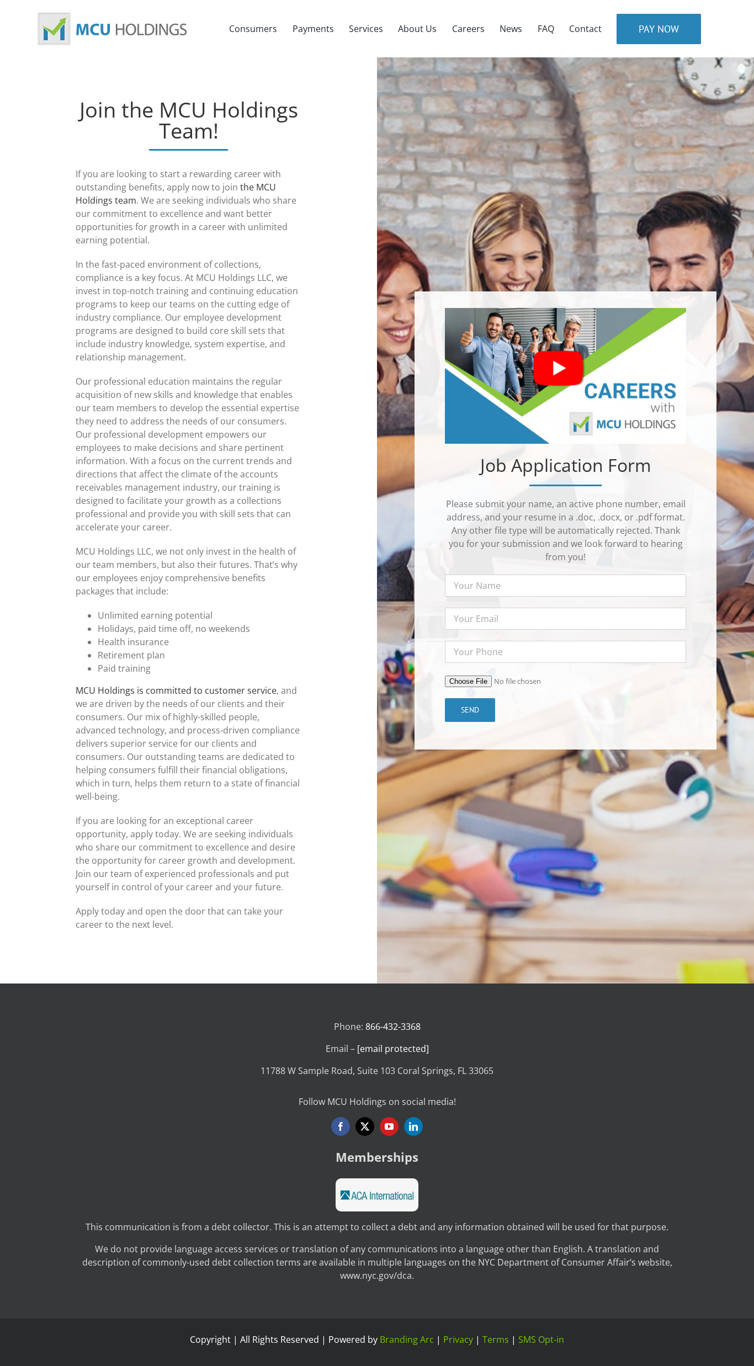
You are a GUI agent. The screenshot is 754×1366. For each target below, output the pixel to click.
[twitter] (364, 1126)
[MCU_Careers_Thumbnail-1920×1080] (565, 312)
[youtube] (389, 1126)
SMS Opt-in (541, 1339)
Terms (495, 1339)
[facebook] (340, 1126)
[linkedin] (413, 1126)
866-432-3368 (393, 1026)
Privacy (458, 1339)
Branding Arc (407, 1339)
